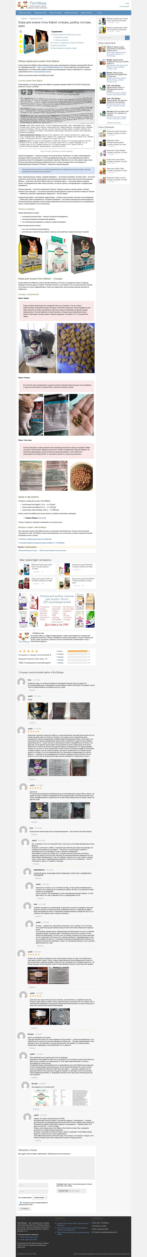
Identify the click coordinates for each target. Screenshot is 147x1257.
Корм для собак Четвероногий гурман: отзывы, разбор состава (116, 142)
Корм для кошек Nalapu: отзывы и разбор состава (117, 151)
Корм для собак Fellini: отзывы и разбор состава (117, 170)
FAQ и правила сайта (100, 1229)
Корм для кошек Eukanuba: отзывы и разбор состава (82, 566)
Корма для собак (40, 13)
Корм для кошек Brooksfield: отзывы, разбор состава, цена (83, 581)
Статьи (99, 13)
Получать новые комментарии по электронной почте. (33, 1204)
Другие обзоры (86, 13)
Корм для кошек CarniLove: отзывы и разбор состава (42, 580)
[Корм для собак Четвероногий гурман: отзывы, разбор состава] (102, 142)
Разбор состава (61, 37)
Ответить (32, 690)
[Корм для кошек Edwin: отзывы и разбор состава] (102, 161)
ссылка (42, 518)
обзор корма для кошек (29, 1237)
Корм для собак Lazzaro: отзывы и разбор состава (117, 179)
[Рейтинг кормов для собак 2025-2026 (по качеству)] (102, 30)
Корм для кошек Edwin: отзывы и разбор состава (117, 160)
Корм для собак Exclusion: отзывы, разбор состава (117, 132)
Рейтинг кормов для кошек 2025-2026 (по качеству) (117, 20)
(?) (37, 547)
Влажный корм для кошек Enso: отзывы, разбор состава (42, 567)
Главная (24, 18)
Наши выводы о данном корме (64, 48)
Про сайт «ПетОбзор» (101, 1223)
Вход (127, 3)
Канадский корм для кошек (28, 550)
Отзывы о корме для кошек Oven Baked (68, 43)
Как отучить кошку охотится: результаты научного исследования (72, 1229)
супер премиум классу (42, 72)
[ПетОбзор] (32, 8)
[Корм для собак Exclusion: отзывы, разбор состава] (102, 133)
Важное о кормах (56, 13)
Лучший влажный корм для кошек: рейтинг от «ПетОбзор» (42, 543)
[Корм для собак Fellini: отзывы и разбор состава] (102, 171)
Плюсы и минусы (61, 40)
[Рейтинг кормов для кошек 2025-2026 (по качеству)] (102, 21)
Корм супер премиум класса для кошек (53, 550)
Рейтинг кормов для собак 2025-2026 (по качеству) (117, 29)
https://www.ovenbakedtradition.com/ (51, 67)
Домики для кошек (71, 13)
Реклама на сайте (99, 1226)
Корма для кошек (25, 13)
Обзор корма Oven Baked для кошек (66, 35)
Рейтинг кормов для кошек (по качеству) (35, 539)
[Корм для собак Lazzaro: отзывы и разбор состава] (102, 180)
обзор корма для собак (28, 1240)
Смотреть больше (113, 123)
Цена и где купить (59, 45)
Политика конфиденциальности (105, 1232)
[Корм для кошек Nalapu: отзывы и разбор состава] (102, 152)
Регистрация (124, 6)
